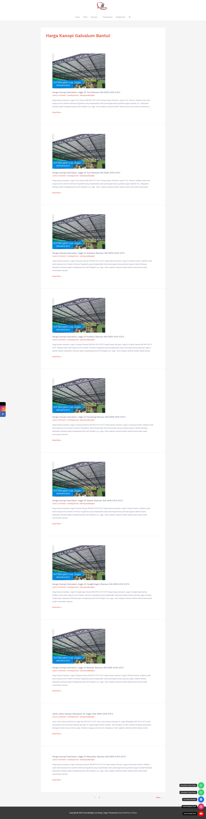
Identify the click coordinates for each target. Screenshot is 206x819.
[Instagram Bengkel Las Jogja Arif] (201, 807)
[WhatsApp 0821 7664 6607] (201, 792)
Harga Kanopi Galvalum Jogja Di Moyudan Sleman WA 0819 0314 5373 (89, 756)
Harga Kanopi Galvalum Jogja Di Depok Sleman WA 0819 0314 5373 (87, 500)
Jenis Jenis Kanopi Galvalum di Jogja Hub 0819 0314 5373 (82, 713)
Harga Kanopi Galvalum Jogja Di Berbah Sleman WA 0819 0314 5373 (88, 667)
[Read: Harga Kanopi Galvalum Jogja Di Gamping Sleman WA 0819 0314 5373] (78, 395)
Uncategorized (72, 95)
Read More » (57, 112)
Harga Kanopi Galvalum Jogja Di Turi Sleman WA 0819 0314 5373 (86, 92)
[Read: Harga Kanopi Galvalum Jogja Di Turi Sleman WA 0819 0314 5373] (78, 71)
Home (77, 17)
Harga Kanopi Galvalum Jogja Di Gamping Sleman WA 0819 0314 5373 (88, 417)
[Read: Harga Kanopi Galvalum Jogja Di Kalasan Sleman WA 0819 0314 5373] (78, 232)
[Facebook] (3, 414)
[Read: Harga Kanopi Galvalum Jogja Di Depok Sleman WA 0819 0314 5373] (78, 479)
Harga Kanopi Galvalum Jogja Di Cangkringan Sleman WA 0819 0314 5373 (90, 584)
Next (159, 797)
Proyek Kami (107, 17)
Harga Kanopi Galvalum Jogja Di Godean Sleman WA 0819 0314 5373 (88, 336)
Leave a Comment (59, 95)
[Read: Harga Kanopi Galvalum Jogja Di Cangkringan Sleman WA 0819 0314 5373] (78, 562)
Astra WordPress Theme (127, 813)
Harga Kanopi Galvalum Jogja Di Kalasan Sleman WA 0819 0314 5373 (88, 253)
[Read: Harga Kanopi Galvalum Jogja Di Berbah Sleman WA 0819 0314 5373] (78, 646)
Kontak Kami (120, 17)
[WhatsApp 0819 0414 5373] (201, 785)
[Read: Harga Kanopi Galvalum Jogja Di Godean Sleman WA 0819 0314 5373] (78, 315)
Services (94, 17)
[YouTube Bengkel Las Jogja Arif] (201, 814)
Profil (85, 17)
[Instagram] (3, 408)
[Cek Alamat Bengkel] (201, 799)
